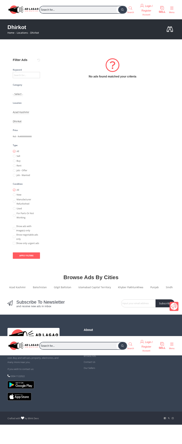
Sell (18, 156)
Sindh (169, 287)
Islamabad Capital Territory (94, 287)
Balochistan (40, 287)
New (19, 194)
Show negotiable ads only (27, 237)
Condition (18, 183)
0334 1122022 (17, 376)
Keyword (17, 69)
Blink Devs (33, 418)
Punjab (154, 287)
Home (10, 32)
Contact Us (89, 362)
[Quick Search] (171, 29)
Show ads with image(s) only (23, 228)
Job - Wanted (23, 175)
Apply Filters (26, 255)
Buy (19, 160)
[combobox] (18, 94)
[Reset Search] (39, 60)
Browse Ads (90, 356)
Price (15, 130)
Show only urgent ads (27, 243)
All (18, 151)
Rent (19, 165)
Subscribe (165, 303)
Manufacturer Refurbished (24, 201)
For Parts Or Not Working (25, 215)
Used (19, 208)
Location (17, 102)
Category (17, 84)
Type (15, 145)
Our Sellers (89, 368)
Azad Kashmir (17, 287)
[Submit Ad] (162, 10)
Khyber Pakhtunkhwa (130, 287)
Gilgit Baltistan (62, 287)
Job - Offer (22, 170)
